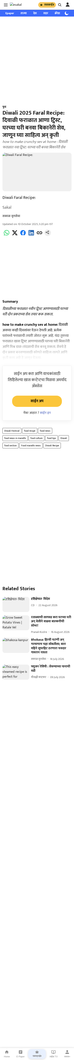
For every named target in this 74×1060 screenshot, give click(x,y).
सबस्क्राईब (49, 4)
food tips (51, 438)
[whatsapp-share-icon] (6, 235)
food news (45, 431)
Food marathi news (31, 445)
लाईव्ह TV (54, 1056)
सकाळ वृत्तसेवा (11, 216)
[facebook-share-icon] (23, 235)
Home (7, 1056)
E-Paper (20, 1056)
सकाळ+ (67, 1056)
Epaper (9, 13)
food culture (36, 438)
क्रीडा (57, 13)
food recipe (29, 431)
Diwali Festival (12, 431)
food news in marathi (15, 438)
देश (35, 13)
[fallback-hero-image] (15, 604)
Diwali (63, 438)
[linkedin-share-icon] (31, 235)
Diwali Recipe (52, 445)
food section (10, 445)
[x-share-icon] (15, 235)
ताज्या (24, 13)
